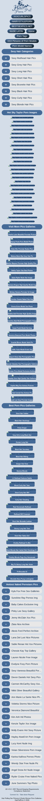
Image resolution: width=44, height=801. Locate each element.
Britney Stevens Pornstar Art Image (22, 292)
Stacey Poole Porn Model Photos (22, 242)
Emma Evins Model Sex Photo (22, 306)
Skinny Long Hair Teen (22, 528)
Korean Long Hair (22, 442)
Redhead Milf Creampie (22, 514)
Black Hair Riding (22, 456)
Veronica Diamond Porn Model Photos (22, 335)
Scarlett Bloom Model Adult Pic (22, 342)
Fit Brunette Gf (22, 572)
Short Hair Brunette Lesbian (22, 521)
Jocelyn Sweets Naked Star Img (22, 299)
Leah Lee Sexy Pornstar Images (22, 400)
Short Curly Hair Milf (22, 492)
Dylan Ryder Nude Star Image (22, 278)
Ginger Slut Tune (22, 464)
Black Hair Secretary (22, 449)
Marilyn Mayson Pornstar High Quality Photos (22, 263)
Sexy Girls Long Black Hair (22, 435)
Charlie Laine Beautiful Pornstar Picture (22, 234)
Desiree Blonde (22, 471)
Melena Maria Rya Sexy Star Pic (22, 256)
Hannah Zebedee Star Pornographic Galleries (22, 364)
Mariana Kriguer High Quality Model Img (22, 285)
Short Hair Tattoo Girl (22, 536)
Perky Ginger (22, 428)
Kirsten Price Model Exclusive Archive (22, 371)
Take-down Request (27, 795)
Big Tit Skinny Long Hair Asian (22, 564)
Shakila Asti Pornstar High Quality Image (22, 314)
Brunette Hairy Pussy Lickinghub (22, 579)
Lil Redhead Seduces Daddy (22, 478)
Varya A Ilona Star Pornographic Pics (22, 357)
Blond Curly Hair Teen (22, 485)
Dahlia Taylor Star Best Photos (22, 270)
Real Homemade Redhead (22, 507)
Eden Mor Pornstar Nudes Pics (22, 249)
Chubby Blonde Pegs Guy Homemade (22, 557)
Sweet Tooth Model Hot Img (22, 328)
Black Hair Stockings (22, 421)
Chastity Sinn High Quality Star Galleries (22, 378)
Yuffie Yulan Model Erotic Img (22, 349)
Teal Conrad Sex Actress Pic (22, 393)
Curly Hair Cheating (22, 500)
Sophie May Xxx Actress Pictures (22, 385)
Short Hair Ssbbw (22, 413)
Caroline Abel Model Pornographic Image (22, 321)
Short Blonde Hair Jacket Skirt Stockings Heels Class (22, 550)
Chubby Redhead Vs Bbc (22, 543)
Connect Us (14, 795)
